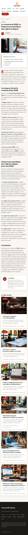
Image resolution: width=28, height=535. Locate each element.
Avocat (9, 8)
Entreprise (16, 11)
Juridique (8, 11)
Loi (13, 8)
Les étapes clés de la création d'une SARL (13, 59)
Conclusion (6, 65)
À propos (22, 11)
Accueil (4, 8)
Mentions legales (21, 516)
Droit (3, 11)
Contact (5, 14)
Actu (17, 8)
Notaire (22, 8)
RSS (2, 519)
